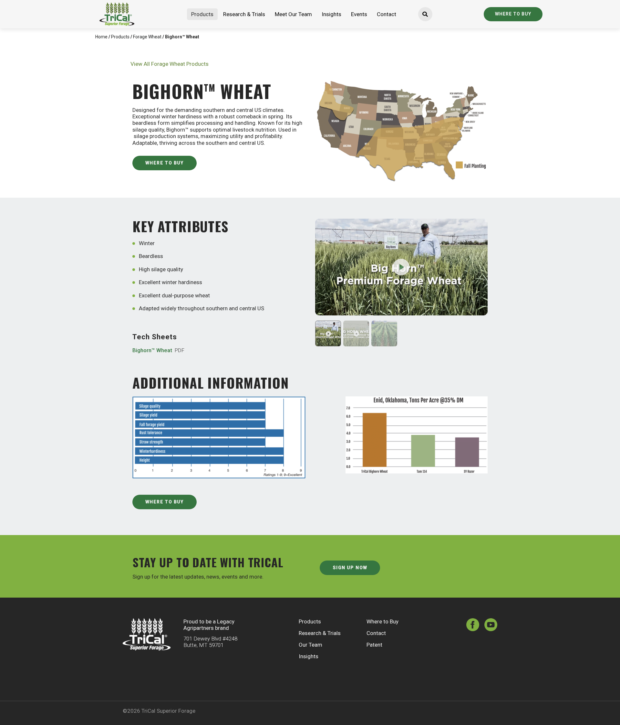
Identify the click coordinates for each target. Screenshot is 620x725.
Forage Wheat (147, 36)
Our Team (310, 644)
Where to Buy (513, 13)
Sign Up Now (350, 567)
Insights (331, 14)
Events (359, 14)
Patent (374, 644)
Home (101, 36)
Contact (386, 14)
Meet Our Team (293, 14)
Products (202, 14)
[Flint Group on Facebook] (472, 625)
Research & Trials (244, 14)
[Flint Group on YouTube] (490, 625)
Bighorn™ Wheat (158, 350)
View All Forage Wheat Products (169, 64)
